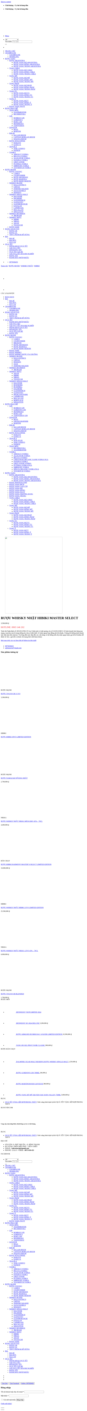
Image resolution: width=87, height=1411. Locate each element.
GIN (10, 116)
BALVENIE (18, 196)
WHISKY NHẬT (15, 217)
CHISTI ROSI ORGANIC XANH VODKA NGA (31, 459)
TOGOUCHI (18, 225)
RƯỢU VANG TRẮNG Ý (23, 104)
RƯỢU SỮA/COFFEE (17, 141)
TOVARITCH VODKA (22, 471)
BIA (6, 236)
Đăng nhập (20, 1400)
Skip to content (6, 2)
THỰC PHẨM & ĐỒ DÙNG (19, 235)
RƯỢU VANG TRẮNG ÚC (23, 97)
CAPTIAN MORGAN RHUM (24, 137)
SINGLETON (18, 212)
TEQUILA (13, 147)
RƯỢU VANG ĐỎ (16, 488)
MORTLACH (18, 400)
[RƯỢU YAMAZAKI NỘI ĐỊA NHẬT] (17, 771)
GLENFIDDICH (19, 200)
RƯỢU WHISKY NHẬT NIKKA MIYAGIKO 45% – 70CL (22, 821)
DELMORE (18, 198)
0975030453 (9, 646)
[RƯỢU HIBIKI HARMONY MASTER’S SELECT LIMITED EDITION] (10, 290)
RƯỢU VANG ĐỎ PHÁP (23, 85)
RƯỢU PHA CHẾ (11, 108)
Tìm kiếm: (8, 42)
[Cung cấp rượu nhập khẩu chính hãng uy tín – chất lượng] (28, 32)
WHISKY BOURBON (17, 213)
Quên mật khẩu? (6, 1404)
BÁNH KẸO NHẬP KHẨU (19, 257)
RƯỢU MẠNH (10, 169)
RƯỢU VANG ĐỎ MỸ (22, 78)
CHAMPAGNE (10, 53)
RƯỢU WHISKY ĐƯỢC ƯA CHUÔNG (23, 354)
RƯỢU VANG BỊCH (16, 484)
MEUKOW (18, 343)
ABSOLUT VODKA (21, 154)
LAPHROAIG (19, 208)
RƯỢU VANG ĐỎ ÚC (22, 93)
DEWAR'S (17, 362)
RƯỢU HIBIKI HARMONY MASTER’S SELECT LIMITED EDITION (26, 864)
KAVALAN (18, 206)
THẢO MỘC (14, 110)
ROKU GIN (18, 122)
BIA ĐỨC (12, 240)
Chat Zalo (5, 1383)
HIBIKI (16, 219)
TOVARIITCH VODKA (22, 168)
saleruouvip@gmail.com (13, 648)
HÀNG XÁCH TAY (12, 229)
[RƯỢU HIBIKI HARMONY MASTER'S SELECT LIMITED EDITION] (17, 857)
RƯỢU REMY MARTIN (22, 181)
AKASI (16, 223)
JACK (16, 364)
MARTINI (17, 131)
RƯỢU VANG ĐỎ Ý (21, 101)
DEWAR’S (17, 192)
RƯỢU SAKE (14, 227)
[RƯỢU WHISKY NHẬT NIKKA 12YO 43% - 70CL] (17, 943)
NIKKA (16, 221)
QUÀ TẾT (9, 244)
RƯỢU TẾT (13, 256)
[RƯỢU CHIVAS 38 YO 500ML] (10, 279)
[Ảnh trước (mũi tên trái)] (2, 1409)
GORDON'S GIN (20, 410)
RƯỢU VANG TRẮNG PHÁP (24, 89)
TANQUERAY (19, 125)
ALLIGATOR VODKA (22, 158)
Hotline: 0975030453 (27, 1383)
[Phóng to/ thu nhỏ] (3, 1407)
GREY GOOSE (19, 162)
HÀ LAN (12, 242)
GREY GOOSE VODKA (22, 463)
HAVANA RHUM (20, 139)
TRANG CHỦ (10, 51)
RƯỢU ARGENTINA (17, 60)
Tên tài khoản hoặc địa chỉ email (12, 1392)
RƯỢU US (13, 233)
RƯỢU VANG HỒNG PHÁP (24, 87)
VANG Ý (12, 99)
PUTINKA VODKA (21, 164)
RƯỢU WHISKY (15, 352)
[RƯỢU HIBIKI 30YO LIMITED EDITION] (17, 730)
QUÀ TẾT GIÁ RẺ (16, 252)
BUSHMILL (18, 387)
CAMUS (17, 173)
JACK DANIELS (20, 191)
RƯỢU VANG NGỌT (17, 106)
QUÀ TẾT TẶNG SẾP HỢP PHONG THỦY (21, 1102)
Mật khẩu (4, 1396)
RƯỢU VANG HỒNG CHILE (24, 72)
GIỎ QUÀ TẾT (14, 248)
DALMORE (18, 389)
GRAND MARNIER (21, 421)
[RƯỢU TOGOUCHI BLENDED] (17, 987)
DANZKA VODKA (21, 160)
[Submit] (6, 44)
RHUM (12, 133)
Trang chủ (4, 266)
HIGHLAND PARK (21, 394)
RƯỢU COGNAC (15, 171)
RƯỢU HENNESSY (21, 177)
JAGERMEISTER (20, 112)
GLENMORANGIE (21, 204)
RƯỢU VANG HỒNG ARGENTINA (27, 64)
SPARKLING (14, 57)
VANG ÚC (13, 91)
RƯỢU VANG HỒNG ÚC (23, 95)
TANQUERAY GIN (21, 415)
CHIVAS (17, 187)
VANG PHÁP (14, 83)
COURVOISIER (19, 175)
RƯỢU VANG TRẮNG (17, 496)
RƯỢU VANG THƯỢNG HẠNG (21, 494)
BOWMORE (18, 385)
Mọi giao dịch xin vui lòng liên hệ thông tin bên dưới (18, 640)
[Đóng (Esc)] (2, 1407)
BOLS (16, 129)
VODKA (12, 152)
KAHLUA (17, 145)
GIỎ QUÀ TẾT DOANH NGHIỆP (21, 254)
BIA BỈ (11, 238)
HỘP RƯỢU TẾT (15, 250)
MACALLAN (18, 210)
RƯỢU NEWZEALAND (18, 482)
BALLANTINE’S (20, 185)
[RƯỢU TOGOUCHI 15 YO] (17, 686)
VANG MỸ (13, 76)
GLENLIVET (18, 202)
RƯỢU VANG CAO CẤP (18, 486)
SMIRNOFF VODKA (21, 166)
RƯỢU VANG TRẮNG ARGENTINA (27, 66)
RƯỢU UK (13, 231)
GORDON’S (18, 120)
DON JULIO (18, 440)
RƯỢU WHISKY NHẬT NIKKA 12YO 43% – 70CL (19, 951)
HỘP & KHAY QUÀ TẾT (18, 246)
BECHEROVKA (20, 114)
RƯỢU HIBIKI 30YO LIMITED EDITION (16, 737)
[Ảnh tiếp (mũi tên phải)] (3, 1409)
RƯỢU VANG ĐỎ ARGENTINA (25, 62)
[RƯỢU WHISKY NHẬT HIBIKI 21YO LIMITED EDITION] (17, 900)
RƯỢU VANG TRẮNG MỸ (24, 81)
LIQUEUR (13, 127)
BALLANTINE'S (20, 358)
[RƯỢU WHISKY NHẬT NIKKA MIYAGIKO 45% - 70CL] (17, 814)
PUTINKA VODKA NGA (23, 465)
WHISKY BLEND (15, 183)
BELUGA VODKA (20, 156)
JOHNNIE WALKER (21, 189)
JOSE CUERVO (19, 148)
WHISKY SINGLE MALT (18, 194)
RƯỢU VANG (10, 59)
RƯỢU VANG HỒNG (17, 490)
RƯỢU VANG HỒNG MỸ (23, 80)
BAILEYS (17, 143)
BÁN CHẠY (9, 297)
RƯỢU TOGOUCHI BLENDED (12, 994)
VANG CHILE (14, 68)
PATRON (17, 150)
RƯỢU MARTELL (20, 179)
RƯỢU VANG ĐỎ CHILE (23, 70)
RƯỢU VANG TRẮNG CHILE (25, 74)
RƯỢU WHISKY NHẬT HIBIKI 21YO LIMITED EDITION (22, 907)
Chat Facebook (14, 1383)
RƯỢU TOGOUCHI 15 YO (10, 694)
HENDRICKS (19, 124)
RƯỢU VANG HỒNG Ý (22, 103)
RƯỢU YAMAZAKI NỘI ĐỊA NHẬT (14, 778)
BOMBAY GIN (19, 118)
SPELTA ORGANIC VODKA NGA (26, 469)
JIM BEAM (18, 215)
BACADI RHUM (20, 135)
